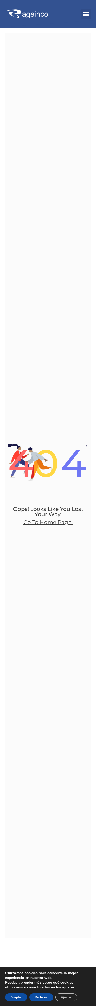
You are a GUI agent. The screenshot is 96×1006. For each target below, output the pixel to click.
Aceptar (16, 997)
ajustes (68, 987)
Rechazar (41, 997)
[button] (86, 14)
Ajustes (66, 997)
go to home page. (48, 522)
